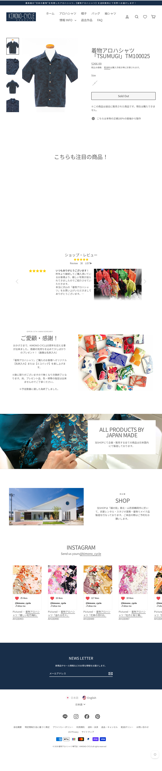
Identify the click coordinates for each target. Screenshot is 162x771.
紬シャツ (110, 13)
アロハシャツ (67, 13)
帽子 (84, 13)
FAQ (100, 20)
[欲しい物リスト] (145, 17)
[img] (81, 259)
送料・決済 (93, 727)
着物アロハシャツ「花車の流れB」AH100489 (96, 615)
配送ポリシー (127, 727)
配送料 (107, 67)
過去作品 (86, 20)
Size (93, 75)
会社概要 (17, 727)
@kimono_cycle (90, 553)
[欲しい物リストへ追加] (36, 201)
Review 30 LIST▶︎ (81, 263)
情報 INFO (66, 20)
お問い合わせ (142, 727)
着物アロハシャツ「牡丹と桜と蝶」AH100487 (132, 615)
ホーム (50, 13)
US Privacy (73, 731)
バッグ (95, 13)
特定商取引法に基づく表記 (37, 727)
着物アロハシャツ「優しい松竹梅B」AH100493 (26, 615)
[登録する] (110, 673)
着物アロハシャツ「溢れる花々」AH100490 (61, 615)
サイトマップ (88, 731)
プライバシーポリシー (63, 727)
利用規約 (80, 727)
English (91, 698)
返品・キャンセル (109, 727)
